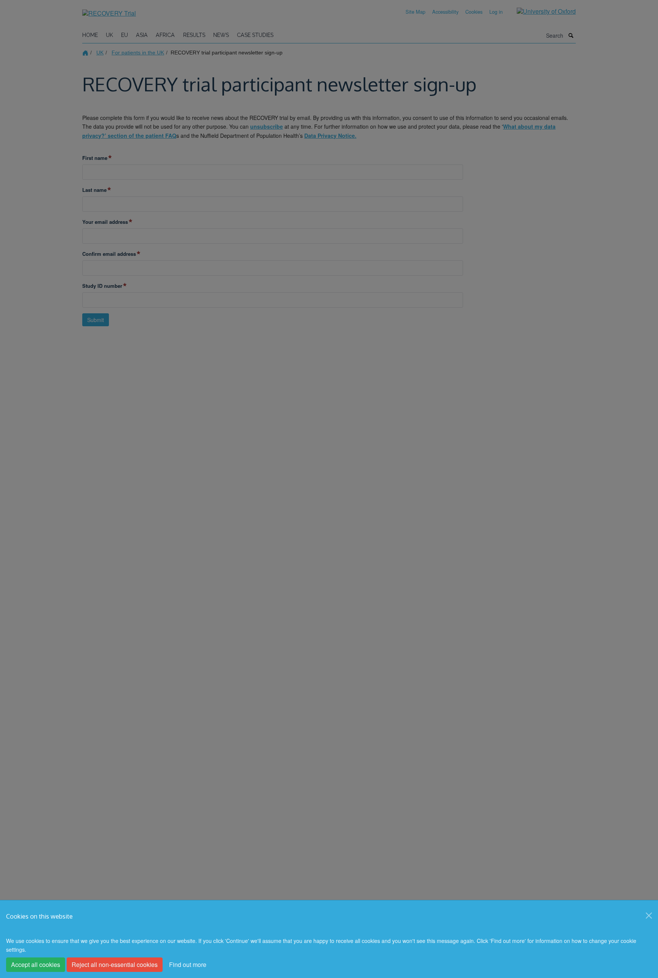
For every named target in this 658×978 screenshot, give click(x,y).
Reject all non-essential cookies (115, 964)
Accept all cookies (35, 964)
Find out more (187, 964)
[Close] (649, 915)
